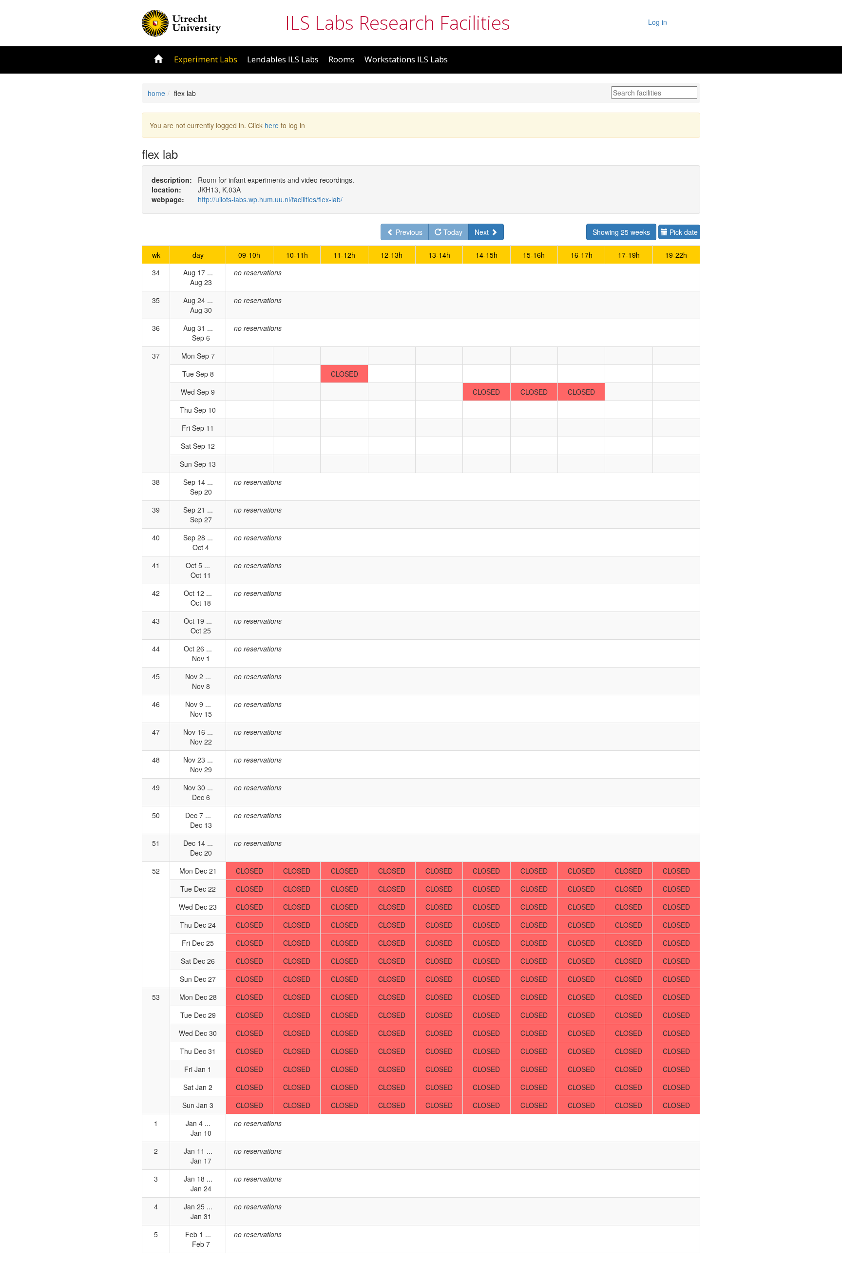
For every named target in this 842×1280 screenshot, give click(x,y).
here (272, 125)
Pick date (683, 232)
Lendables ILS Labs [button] (283, 59)
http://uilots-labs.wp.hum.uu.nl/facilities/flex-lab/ (270, 199)
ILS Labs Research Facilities (397, 22)
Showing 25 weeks (621, 232)
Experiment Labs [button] (205, 59)
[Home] (181, 22)
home (156, 93)
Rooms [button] (341, 59)
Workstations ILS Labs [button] (406, 59)
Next (483, 232)
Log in (657, 22)
